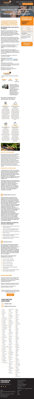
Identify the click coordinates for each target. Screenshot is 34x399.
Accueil (17, 1)
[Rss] (5, 386)
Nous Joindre (30, 1)
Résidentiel (23, 34)
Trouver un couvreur (5, 381)
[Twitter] (1, 386)
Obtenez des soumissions (28, 3)
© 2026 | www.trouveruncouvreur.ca (5, 384)
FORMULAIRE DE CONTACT (11, 59)
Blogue (20, 3)
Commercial (29, 34)
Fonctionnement (23, 1)
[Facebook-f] (3, 386)
